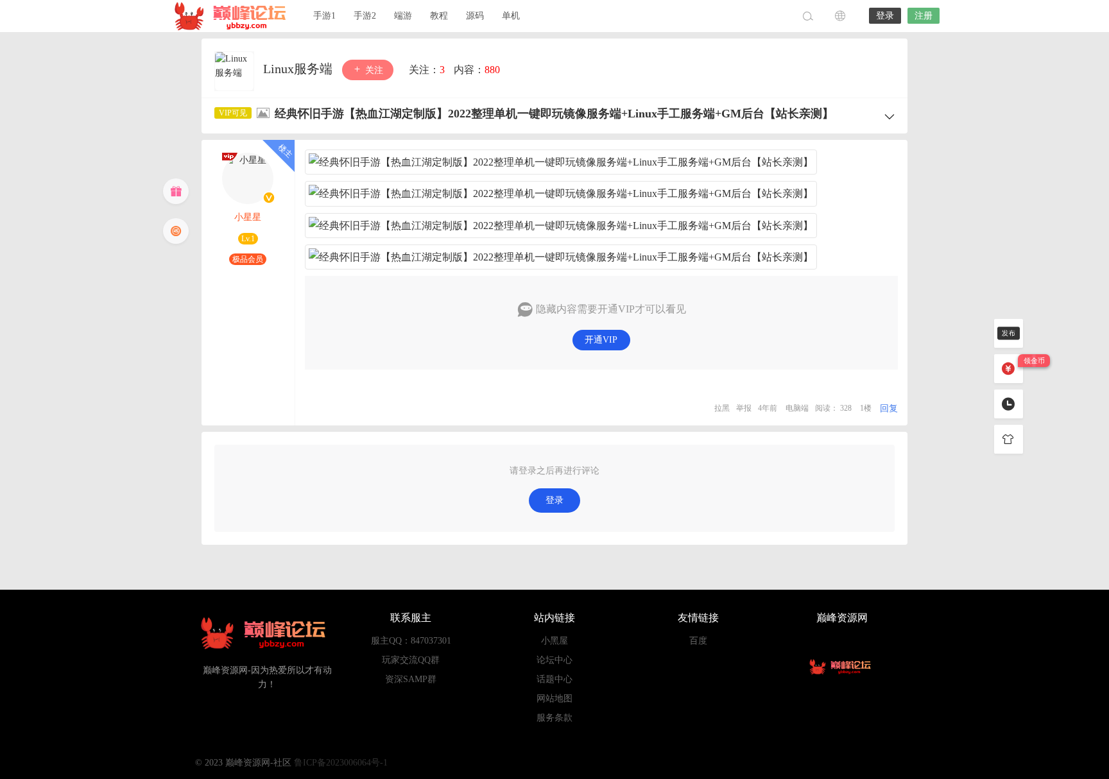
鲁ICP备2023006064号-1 (341, 762)
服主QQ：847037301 (411, 641)
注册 (924, 16)
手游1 (324, 16)
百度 (698, 641)
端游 (403, 16)
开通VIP (601, 340)
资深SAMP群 (410, 679)
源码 (475, 16)
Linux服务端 (299, 69)
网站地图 (554, 698)
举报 (744, 408)
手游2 (365, 16)
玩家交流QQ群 (411, 660)
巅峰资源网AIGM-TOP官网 (233, 16)
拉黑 (722, 408)
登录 (885, 16)
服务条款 (554, 718)
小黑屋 (554, 641)
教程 (439, 16)
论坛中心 (554, 660)
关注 (373, 70)
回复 (889, 408)
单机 (511, 16)
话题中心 (554, 679)
